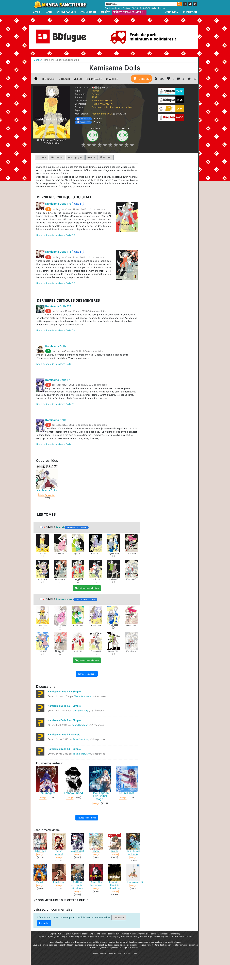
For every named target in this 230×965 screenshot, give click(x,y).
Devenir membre (99, 953)
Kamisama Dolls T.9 (58, 203)
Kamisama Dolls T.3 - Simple (64, 705)
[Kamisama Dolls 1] (42, 543)
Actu (49, 12)
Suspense (97, 107)
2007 (94, 97)
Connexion (171, 12)
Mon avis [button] (106, 157)
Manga (60, 4)
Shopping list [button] (76, 157)
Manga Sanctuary (69, 934)
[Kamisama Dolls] (51, 112)
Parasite (40, 882)
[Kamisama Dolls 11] (113, 568)
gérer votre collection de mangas (104, 936)
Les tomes (48, 79)
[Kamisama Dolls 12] (131, 568)
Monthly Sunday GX (102, 113)
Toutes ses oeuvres (87, 817)
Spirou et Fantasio (122, 8)
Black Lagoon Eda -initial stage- (100, 796)
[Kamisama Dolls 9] (78, 568)
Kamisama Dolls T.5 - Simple (64, 691)
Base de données (66, 12)
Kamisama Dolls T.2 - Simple (64, 748)
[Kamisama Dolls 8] (60, 568)
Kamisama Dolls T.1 (58, 380)
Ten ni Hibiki (127, 793)
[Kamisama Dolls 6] (131, 543)
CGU (128, 953)
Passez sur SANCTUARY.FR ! (129, 12)
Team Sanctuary (82, 696)
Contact (135, 953)
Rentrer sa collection (116, 953)
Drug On (115, 851)
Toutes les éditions (86, 674)
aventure (120, 107)
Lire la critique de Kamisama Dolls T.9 (55, 235)
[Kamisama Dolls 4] (95, 543)
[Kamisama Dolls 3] (78, 543)
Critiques (64, 79)
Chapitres (112, 79)
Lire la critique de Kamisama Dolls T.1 (55, 404)
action (129, 107)
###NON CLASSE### (141, 8)
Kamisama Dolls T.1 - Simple (64, 734)
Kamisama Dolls (55, 346)
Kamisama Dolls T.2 (58, 306)
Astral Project (77, 851)
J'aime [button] (42, 157)
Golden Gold (40, 851)
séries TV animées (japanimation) (165, 934)
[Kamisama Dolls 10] (95, 568)
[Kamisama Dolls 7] (42, 568)
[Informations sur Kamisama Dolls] (36, 79)
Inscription (190, 12)
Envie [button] (92, 157)
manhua (141, 934)
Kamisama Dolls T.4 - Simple (64, 720)
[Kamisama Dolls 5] (113, 543)
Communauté (88, 12)
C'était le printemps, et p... (116, 11)
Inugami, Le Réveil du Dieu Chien (114, 885)
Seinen (95, 94)
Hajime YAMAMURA (102, 100)
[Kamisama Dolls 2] (60, 543)
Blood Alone (58, 882)
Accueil (37, 12)
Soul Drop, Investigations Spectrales (77, 885)
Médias (105, 12)
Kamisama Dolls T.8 (58, 251)
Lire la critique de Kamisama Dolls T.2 (55, 330)
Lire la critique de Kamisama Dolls (53, 364)
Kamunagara (47, 793)
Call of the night (158, 8)
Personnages (94, 79)
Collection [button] (58, 157)
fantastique (109, 107)
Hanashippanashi (134, 882)
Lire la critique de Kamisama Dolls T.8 (55, 283)
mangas (125, 934)
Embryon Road (73, 793)
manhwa (133, 934)
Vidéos (78, 79)
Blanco (96, 851)
